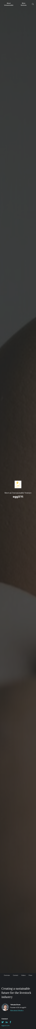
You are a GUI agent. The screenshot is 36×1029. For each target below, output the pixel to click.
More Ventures (23, 4)
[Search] (33, 4)
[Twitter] (2, 1022)
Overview (7, 975)
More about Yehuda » (17, 1010)
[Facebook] (10, 1022)
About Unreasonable (8, 4)
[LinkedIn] (7, 1022)
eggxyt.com (5, 1025)
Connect (15, 975)
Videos (23, 975)
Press (30, 975)
